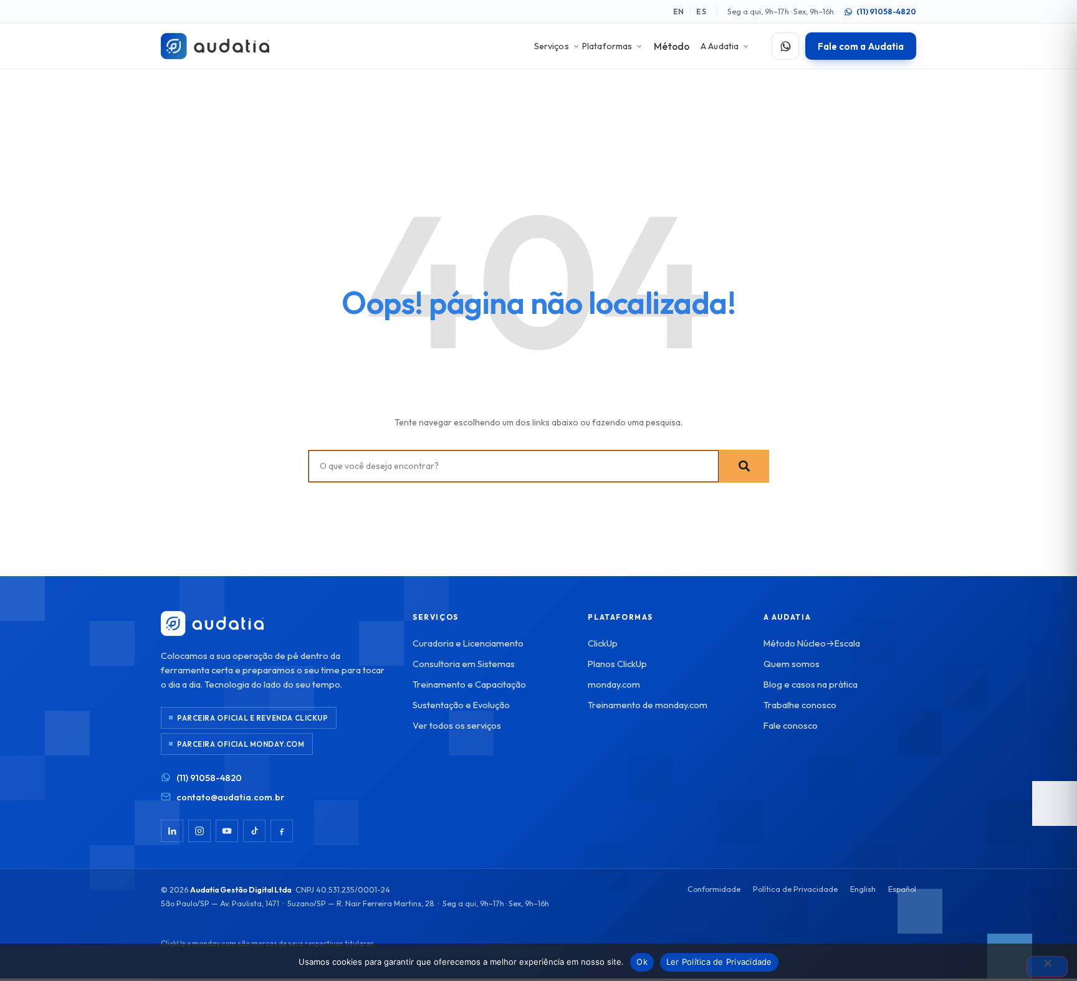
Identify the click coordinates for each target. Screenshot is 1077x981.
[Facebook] (281, 831)
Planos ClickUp (617, 664)
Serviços (551, 46)
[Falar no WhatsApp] (785, 46)
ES (701, 12)
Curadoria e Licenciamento (468, 643)
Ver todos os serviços (457, 725)
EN (679, 12)
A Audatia (720, 46)
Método (671, 46)
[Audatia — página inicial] (215, 46)
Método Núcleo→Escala (811, 643)
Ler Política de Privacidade (719, 962)
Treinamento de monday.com (647, 705)
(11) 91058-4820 (886, 11)
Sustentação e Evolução (461, 705)
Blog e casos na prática (810, 684)
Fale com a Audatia (861, 46)
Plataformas (607, 46)
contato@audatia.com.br (230, 797)
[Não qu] (1047, 966)
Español (902, 889)
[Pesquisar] (743, 466)
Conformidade (713, 889)
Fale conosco (790, 725)
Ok (642, 962)
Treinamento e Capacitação (469, 684)
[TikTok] (254, 831)
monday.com (614, 684)
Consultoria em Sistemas (464, 664)
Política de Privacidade (795, 889)
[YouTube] (227, 831)
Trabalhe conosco (799, 705)
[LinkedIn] (172, 831)
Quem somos (791, 664)
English (863, 889)
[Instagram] (199, 831)
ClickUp (603, 643)
